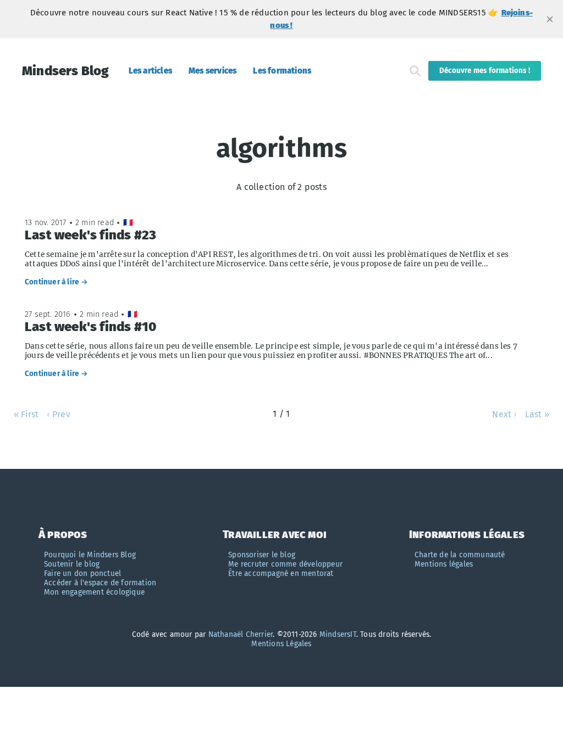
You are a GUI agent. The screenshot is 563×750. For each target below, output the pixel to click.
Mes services (212, 71)
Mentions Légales (281, 643)
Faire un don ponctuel (82, 573)
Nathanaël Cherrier (240, 634)
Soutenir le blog (72, 564)
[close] (550, 19)
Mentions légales (444, 564)
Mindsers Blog (65, 71)
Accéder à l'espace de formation (100, 582)
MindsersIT (337, 634)
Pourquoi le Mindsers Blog (90, 554)
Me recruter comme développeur (285, 564)
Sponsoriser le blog (261, 554)
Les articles (150, 71)
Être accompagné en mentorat (280, 573)
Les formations (282, 71)
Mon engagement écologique (94, 592)
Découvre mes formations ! (484, 70)
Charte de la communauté (460, 554)
